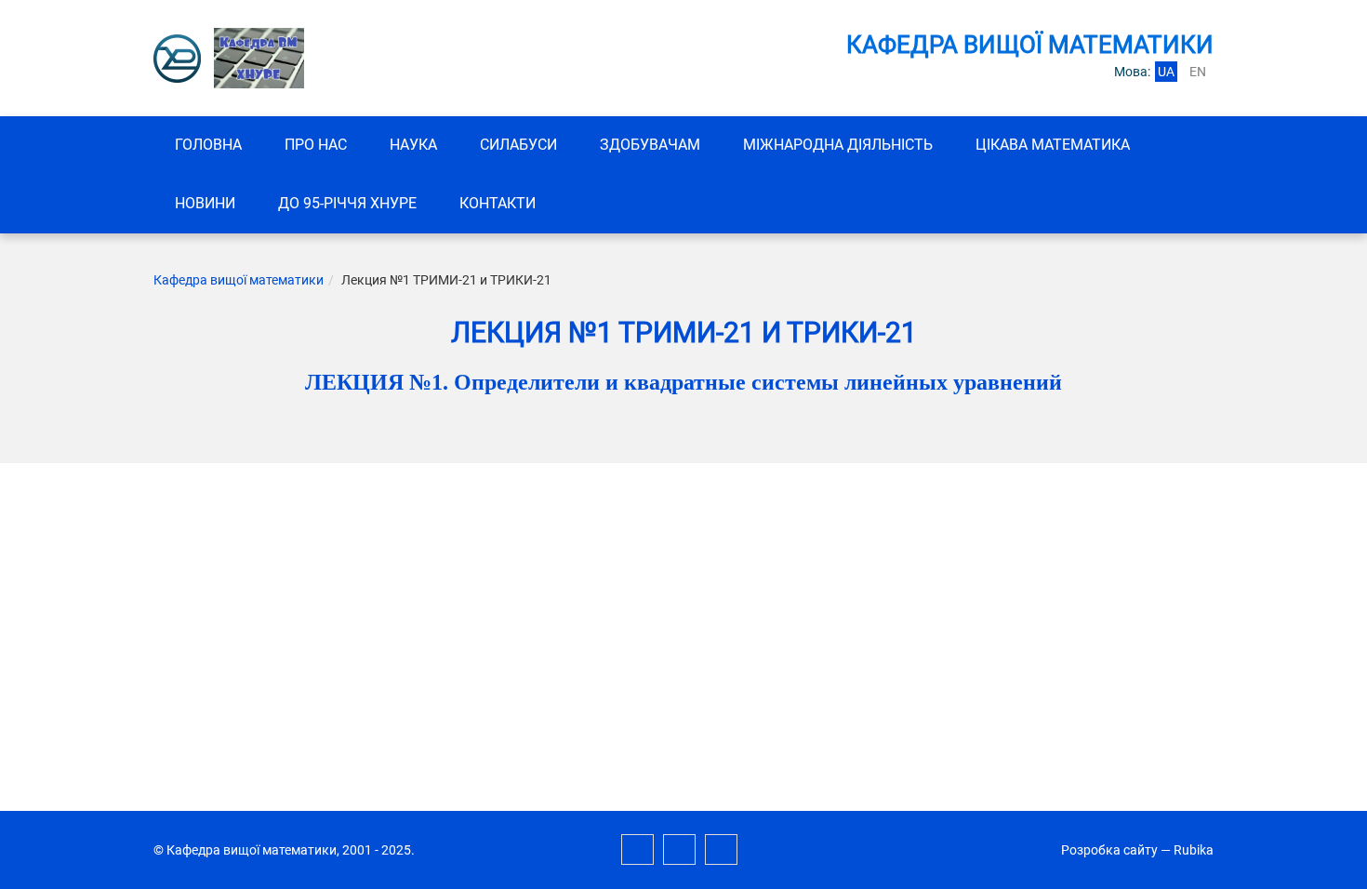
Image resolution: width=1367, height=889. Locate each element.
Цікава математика (1052, 144)
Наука (413, 144)
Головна (208, 144)
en (1197, 71)
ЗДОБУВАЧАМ (650, 144)
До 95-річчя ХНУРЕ (347, 203)
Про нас (316, 144)
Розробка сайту (1109, 850)
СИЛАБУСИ (518, 144)
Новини (205, 203)
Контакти (497, 203)
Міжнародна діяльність (838, 144)
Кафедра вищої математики (238, 279)
